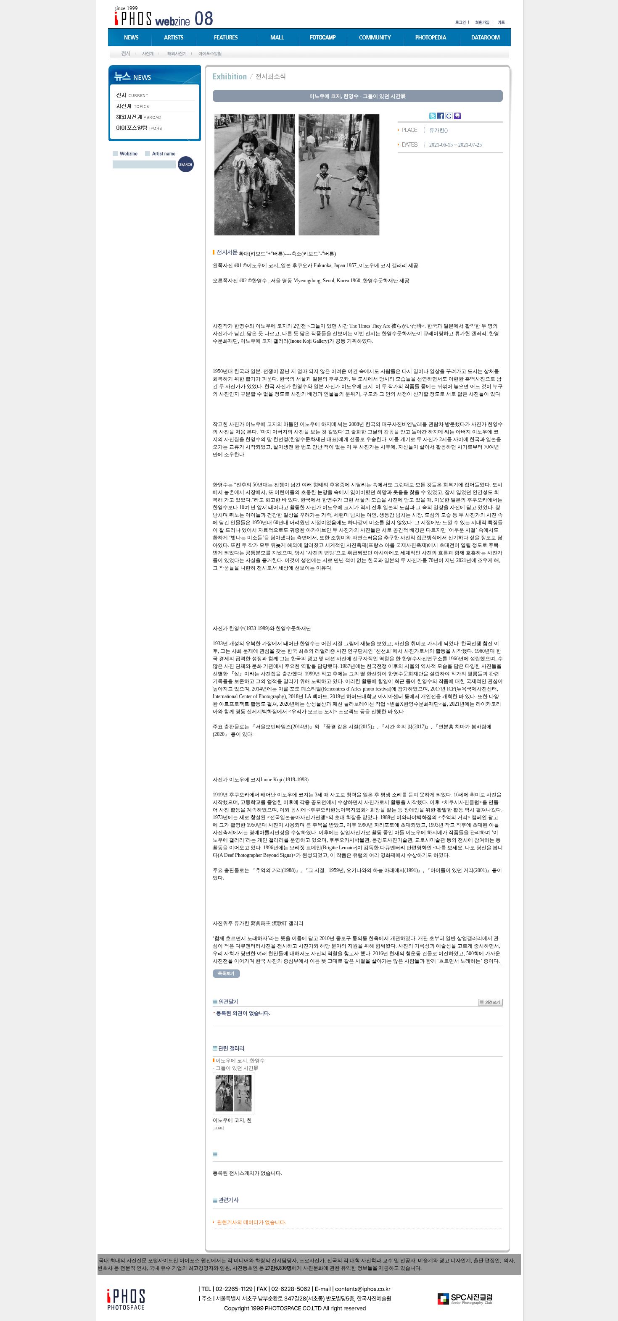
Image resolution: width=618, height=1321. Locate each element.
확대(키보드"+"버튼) (262, 254)
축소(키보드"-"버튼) (313, 254)
